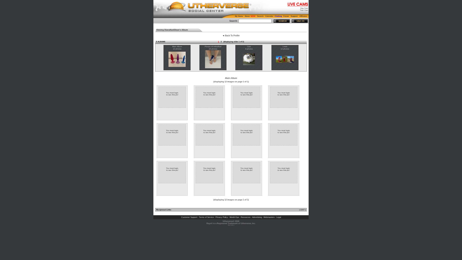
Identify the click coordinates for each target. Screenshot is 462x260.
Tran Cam (304, 10)
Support (294, 16)
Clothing (278, 16)
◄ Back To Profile (231, 35)
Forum (286, 16)
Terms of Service (206, 217)
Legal (278, 217)
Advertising (257, 217)
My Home (239, 16)
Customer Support (189, 217)
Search (260, 16)
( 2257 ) (302, 210)
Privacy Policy (221, 217)
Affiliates (303, 16)
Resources (245, 217)
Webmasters (269, 217)
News (247, 16)
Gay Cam (304, 8)
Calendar (269, 16)
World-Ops (234, 217)
